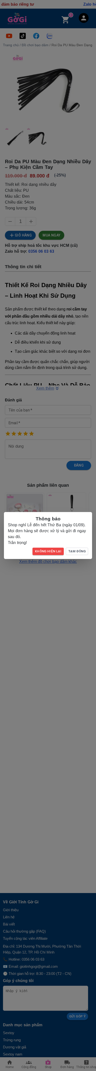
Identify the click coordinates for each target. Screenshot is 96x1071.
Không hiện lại (48, 551)
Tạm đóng (77, 551)
